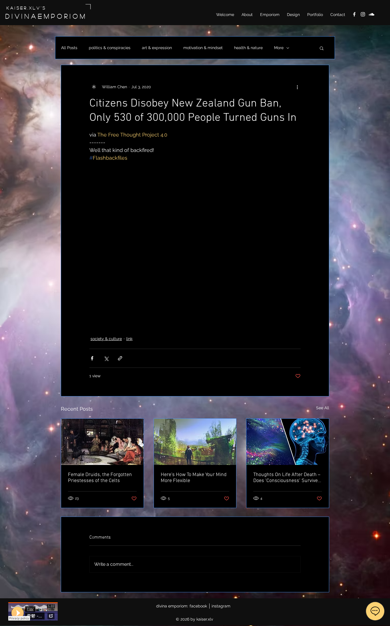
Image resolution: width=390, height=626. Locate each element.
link (129, 338)
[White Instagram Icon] (363, 14)
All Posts (69, 47)
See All (322, 408)
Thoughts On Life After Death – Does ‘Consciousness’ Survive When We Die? (286, 478)
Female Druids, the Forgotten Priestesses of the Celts (100, 478)
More (279, 47)
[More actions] (297, 86)
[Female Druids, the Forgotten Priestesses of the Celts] (102, 442)
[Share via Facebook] (92, 358)
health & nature (248, 47)
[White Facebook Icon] (354, 14)
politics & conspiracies (109, 47)
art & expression (157, 47)
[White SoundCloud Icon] (371, 14)
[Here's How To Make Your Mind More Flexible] (195, 442)
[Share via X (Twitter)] (106, 358)
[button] (321, 48)
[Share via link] (120, 358)
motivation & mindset (203, 47)
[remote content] (195, 241)
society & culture (106, 338)
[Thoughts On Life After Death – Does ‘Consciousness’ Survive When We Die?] (287, 442)
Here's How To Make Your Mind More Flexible (194, 478)
